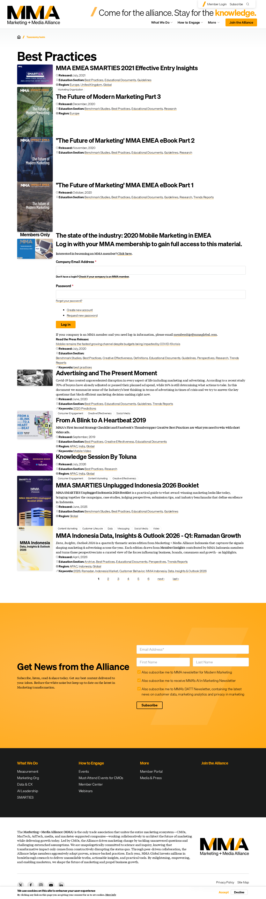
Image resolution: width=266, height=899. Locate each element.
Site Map (243, 882)
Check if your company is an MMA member (104, 276)
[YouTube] (51, 885)
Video (156, 528)
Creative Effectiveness (117, 357)
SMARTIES (25, 797)
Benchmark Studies (97, 108)
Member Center (91, 784)
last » (176, 578)
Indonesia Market (106, 570)
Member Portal (151, 771)
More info (110, 894)
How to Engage (189, 22)
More (215, 23)
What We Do (160, 22)
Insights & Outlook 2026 (191, 570)
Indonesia (85, 566)
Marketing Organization (70, 89)
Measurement (27, 771)
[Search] (248, 4)
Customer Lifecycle (92, 528)
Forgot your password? (69, 301)
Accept (224, 892)
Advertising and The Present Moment (106, 373)
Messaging (123, 528)
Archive (90, 561)
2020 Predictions (84, 408)
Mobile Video (82, 450)
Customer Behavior (132, 570)
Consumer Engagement (70, 413)
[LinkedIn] (61, 885)
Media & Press (151, 778)
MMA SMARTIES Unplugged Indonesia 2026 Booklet (127, 485)
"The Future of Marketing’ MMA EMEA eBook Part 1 (124, 185)
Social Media (123, 413)
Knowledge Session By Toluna (96, 457)
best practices (82, 367)
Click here (124, 253)
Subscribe (236, 4)
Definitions (141, 357)
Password (64, 285)
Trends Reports (203, 197)
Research (170, 108)
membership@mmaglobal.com (195, 334)
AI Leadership (27, 791)
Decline (239, 892)
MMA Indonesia (156, 570)
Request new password (82, 315)
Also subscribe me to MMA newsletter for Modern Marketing (187, 672)
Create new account (80, 309)
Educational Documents (120, 79)
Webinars (86, 791)
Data (110, 528)
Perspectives (206, 357)
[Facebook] (30, 885)
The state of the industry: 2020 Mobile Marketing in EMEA (133, 235)
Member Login (217, 4)
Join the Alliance (241, 22)
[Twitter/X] (20, 885)
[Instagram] (40, 885)
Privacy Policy (225, 882)
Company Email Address (76, 261)
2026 (76, 570)
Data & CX (25, 784)
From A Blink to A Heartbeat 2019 (101, 420)
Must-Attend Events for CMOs (101, 778)
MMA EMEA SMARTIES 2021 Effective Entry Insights (127, 68)
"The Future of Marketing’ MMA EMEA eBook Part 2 (125, 140)
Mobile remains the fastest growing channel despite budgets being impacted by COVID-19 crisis (118, 343)
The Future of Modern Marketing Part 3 (108, 97)
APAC (74, 446)
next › (161, 578)
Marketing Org (28, 778)
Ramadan (88, 570)
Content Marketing (98, 478)
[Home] (19, 37)
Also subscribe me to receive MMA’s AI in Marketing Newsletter (189, 680)
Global (107, 84)
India (82, 446)
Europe (74, 84)
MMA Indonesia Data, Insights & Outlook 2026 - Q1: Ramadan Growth (148, 536)
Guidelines (144, 79)
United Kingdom (91, 84)
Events (84, 771)
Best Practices (94, 79)
